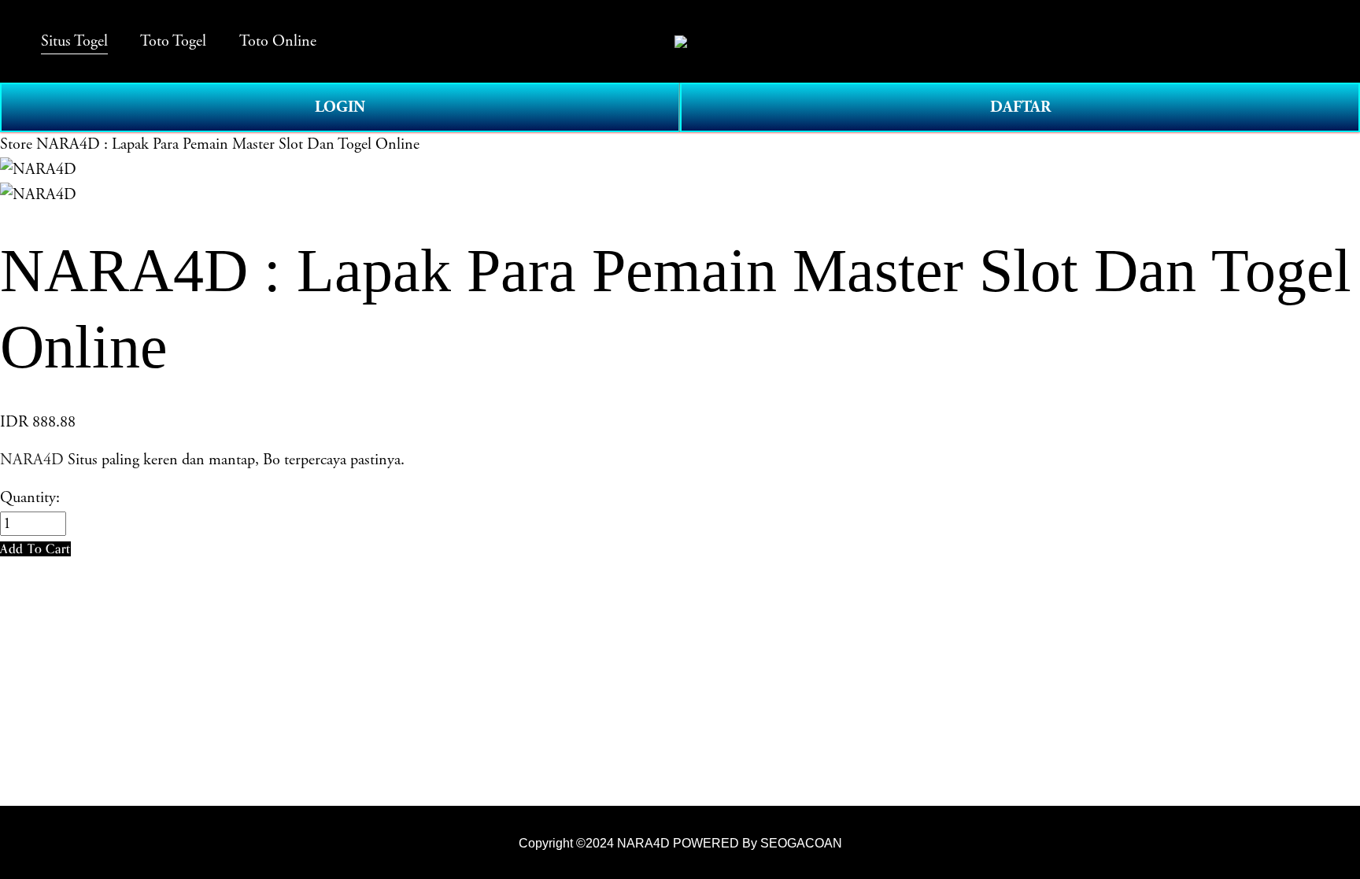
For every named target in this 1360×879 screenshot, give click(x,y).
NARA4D (32, 460)
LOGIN (340, 107)
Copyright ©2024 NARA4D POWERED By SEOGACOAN (680, 843)
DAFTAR (1020, 107)
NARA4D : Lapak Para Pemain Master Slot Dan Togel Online (227, 144)
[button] (35, 548)
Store (16, 144)
